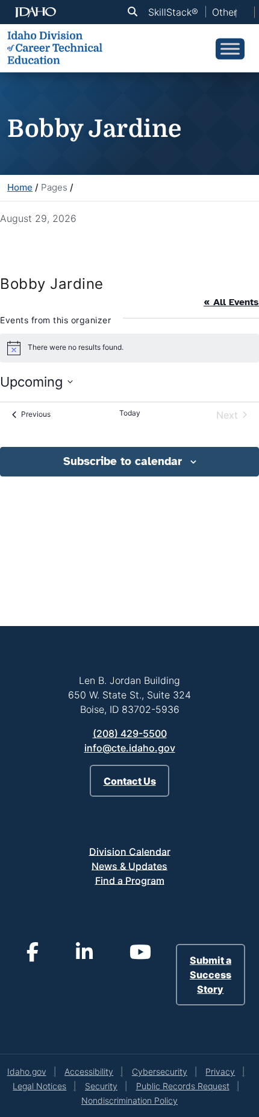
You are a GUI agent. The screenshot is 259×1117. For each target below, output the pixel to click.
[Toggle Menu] (230, 48)
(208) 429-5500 (130, 733)
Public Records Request (182, 1086)
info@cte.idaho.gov (129, 748)
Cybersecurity (159, 1071)
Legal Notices (39, 1086)
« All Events (231, 302)
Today (129, 412)
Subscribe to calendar (122, 461)
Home (20, 187)
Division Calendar (129, 851)
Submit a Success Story (210, 974)
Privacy (220, 1071)
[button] (135, 12)
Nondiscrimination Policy (129, 1100)
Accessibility (88, 1071)
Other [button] (224, 12)
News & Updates (129, 865)
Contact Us (130, 781)
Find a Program (129, 880)
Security (101, 1086)
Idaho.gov (26, 1071)
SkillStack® (173, 12)
